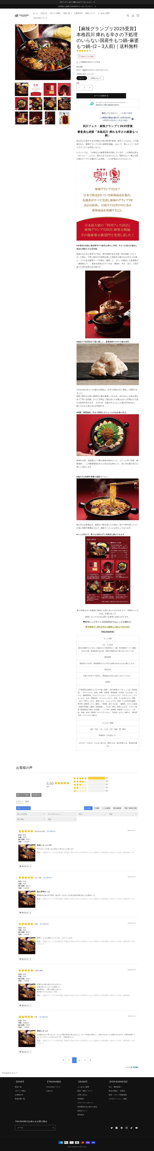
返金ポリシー (82, 1111)
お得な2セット (95, 78)
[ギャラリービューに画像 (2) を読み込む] (35, 89)
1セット (82, 78)
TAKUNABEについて (53, 1087)
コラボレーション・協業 (118, 1099)
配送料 (85, 70)
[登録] (53, 1127)
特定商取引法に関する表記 (87, 1107)
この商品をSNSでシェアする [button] (89, 62)
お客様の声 (19, 1095)
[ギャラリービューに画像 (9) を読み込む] (21, 118)
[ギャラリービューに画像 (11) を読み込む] (50, 118)
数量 (77, 83)
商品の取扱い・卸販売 (117, 1091)
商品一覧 (18, 1087)
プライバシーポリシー (85, 1103)
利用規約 (80, 1099)
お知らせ (49, 1091)
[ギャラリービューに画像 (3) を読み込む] (50, 89)
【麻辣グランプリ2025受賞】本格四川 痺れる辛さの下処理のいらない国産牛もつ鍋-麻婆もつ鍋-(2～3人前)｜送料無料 (86, 995)
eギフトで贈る (20, 1091)
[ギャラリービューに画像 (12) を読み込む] (64, 118)
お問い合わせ (82, 1095)
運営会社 (80, 1115)
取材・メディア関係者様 (118, 1095)
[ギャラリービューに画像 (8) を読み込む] (64, 103)
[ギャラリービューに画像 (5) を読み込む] (21, 103)
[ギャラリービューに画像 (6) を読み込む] (35, 103)
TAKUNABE (74, 1147)
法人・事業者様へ (115, 1087)
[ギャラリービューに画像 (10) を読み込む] (35, 118)
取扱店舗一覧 (20, 1099)
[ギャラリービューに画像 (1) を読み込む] (21, 89)
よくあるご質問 (83, 1087)
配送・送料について (84, 1091)
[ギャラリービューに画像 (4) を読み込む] (64, 89)
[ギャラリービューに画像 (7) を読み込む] (50, 103)
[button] (67, 13)
